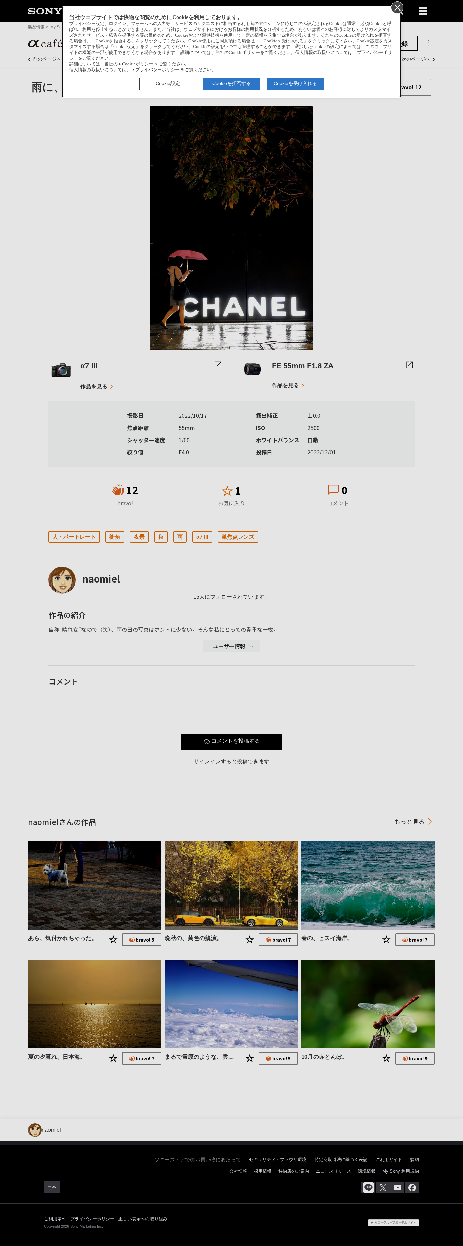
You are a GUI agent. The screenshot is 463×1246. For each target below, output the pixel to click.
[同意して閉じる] (397, 7)
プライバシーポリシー (157, 69)
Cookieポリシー (137, 64)
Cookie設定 (168, 83)
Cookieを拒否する (231, 83)
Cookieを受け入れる (295, 83)
